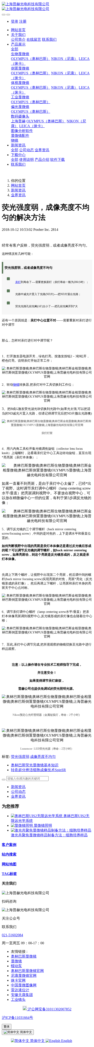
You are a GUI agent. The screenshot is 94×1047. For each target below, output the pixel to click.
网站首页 (18, 30)
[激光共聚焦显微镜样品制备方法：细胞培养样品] (51, 830)
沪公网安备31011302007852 (49, 1009)
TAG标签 (9, 874)
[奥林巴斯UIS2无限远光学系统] (37, 816)
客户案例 (9, 845)
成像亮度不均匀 (43, 757)
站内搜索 (9, 854)
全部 (14, 49)
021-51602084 (12, 935)
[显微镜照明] (22, 825)
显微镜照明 (43, 825)
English (66, 1041)
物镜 (16, 384)
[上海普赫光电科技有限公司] (47, 6)
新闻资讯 (18, 190)
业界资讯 (18, 195)
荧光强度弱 (20, 757)
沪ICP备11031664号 (17, 1018)
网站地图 (9, 864)
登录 (14, 21)
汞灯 (18, 282)
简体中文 (37, 1041)
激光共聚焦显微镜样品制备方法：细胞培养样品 (49, 835)
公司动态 (18, 792)
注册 (22, 21)
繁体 (7, 1026)
